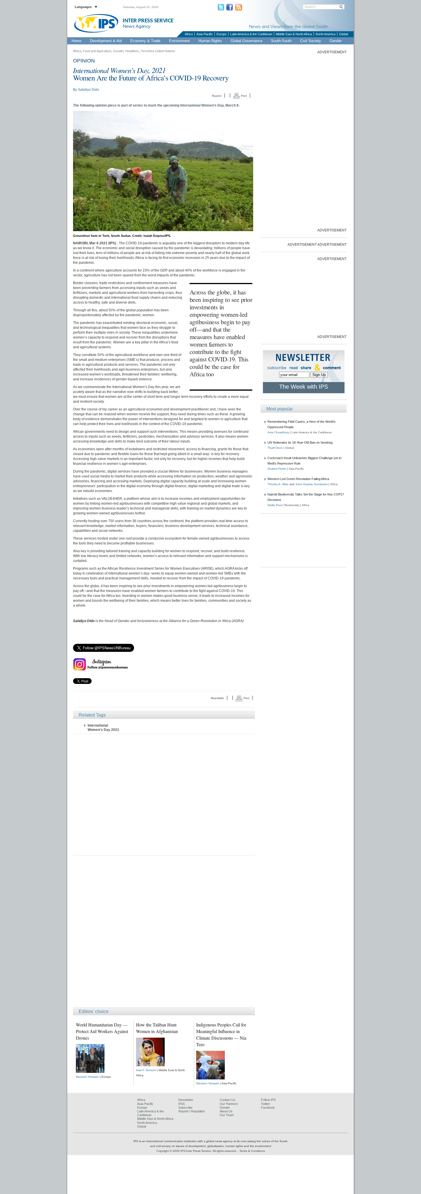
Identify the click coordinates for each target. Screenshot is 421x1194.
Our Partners (229, 1104)
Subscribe (185, 1107)
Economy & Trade (145, 41)
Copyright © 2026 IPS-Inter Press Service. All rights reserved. (197, 1150)
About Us (226, 1111)
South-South (281, 41)
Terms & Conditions (252, 1150)
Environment (179, 41)
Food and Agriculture (97, 51)
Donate (225, 1107)
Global (343, 34)
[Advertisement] (164, 794)
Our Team (227, 1115)
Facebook (268, 1107)
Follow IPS (268, 1099)
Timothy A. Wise (277, 484)
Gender (336, 41)
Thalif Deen (275, 447)
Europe (222, 34)
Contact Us (227, 1099)
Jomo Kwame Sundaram (311, 484)
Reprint (216, 95)
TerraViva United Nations (158, 51)
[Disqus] (164, 934)
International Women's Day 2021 (103, 727)
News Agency (137, 26)
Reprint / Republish (191, 1111)
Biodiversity (291, 505)
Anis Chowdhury (278, 432)
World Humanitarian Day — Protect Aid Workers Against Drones (102, 1031)
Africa (189, 34)
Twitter (265, 1104)
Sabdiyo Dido (88, 90)
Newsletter (185, 1099)
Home (76, 41)
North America (325, 34)
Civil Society (310, 41)
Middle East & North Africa (294, 34)
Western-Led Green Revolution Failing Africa (298, 479)
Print (243, 95)
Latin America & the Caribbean (251, 34)
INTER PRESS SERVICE (148, 21)
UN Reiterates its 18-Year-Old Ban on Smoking (300, 442)
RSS (181, 1104)
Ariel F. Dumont (146, 1070)
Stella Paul (274, 505)
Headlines (132, 51)
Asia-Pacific (204, 34)
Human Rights (210, 41)
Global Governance (246, 41)
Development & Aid (106, 41)
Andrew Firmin (276, 468)
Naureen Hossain (87, 1076)
